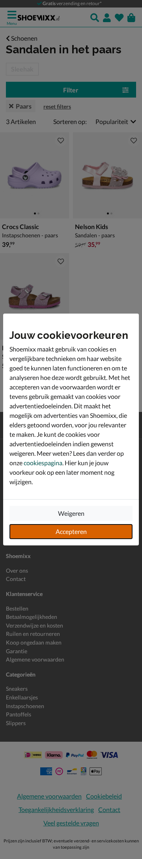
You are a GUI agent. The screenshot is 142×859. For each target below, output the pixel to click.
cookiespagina (43, 462)
